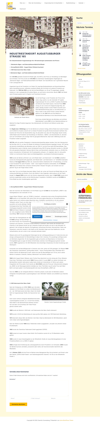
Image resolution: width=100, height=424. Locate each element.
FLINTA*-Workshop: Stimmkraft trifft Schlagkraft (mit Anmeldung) (87, 58)
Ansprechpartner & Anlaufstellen (53, 3)
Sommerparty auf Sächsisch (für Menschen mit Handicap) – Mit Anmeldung (86, 48)
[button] (67, 204)
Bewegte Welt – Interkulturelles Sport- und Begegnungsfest (87, 35)
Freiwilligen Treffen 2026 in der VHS (86, 64)
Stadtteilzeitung (70, 3)
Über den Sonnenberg (35, 3)
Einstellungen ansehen (61, 216)
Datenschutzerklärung (47, 220)
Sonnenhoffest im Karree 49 (86, 41)
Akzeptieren (37, 216)
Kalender (81, 3)
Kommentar (13, 379)
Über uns (22, 3)
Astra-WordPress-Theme (66, 420)
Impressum (55, 220)
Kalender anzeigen (81, 68)
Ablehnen (48, 216)
